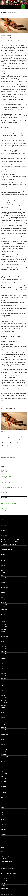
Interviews (5, 35)
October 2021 (4, 656)
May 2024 (3, 594)
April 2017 (3, 768)
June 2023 (3, 616)
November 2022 (4, 634)
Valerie (2, 875)
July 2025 (3, 572)
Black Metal (3, 792)
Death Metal (3, 797)
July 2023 (3, 614)
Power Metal (3, 824)
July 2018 (3, 737)
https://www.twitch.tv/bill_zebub (7, 484)
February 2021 (4, 670)
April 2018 (3, 744)
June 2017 (3, 764)
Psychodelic (3, 826)
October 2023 (4, 609)
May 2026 (3, 563)
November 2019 (4, 700)
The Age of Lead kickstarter (6, 510)
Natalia (2, 871)
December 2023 (4, 604)
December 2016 (4, 778)
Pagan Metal (3, 822)
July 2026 (3, 560)
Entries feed (3, 525)
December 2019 (4, 697)
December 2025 (4, 567)
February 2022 (4, 648)
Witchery (6, 37)
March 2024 (3, 599)
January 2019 (3, 724)
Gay (1, 35)
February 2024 (4, 602)
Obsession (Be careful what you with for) (9, 503)
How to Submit (4, 880)
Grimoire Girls (4, 863)
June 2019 (3, 712)
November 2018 (4, 729)
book (2, 795)
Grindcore (3, 807)
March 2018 (3, 746)
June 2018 (3, 739)
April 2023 (3, 621)
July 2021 (3, 661)
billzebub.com (4, 477)
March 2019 (3, 719)
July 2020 (3, 680)
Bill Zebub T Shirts (4, 858)
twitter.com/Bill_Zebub (5, 482)
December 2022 (4, 631)
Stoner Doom (3, 829)
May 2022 (3, 643)
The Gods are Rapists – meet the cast (8, 505)
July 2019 (3, 710)
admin (10, 40)
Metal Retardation (4, 885)
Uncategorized (4, 836)
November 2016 (4, 781)
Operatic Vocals (4, 819)
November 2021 (4, 653)
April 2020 (3, 688)
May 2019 (3, 715)
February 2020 (4, 692)
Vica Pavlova (4, 878)
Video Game (3, 839)
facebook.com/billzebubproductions (8, 480)
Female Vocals (4, 802)
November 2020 (4, 675)
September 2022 (4, 636)
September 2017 (4, 756)
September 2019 (4, 705)
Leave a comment (17, 40)
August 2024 (3, 590)
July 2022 (3, 639)
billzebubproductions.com (6, 476)
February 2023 (4, 626)
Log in (2, 523)
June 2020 (3, 683)
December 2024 (4, 582)
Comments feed (4, 528)
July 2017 (3, 761)
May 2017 (3, 766)
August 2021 (3, 658)
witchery (13, 457)
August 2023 (3, 612)
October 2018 (4, 732)
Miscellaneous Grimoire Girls (7, 868)
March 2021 (3, 668)
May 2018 (3, 742)
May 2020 (3, 685)
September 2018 (4, 734)
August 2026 (3, 558)
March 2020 (3, 690)
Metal (9, 35)
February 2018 (4, 749)
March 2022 (3, 646)
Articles (2, 853)
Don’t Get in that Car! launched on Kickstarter (10, 501)
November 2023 (4, 607)
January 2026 (3, 565)
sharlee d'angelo (5, 457)
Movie (2, 814)
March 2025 (3, 577)
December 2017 (4, 754)
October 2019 (4, 702)
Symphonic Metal (4, 831)
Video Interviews (4, 888)
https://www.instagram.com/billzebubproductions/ (11, 487)
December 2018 (4, 727)
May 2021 (3, 663)
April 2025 (3, 575)
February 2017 (4, 773)
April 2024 (3, 597)
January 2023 (3, 629)
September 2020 (4, 678)
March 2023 (3, 624)
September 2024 (4, 587)
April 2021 (3, 666)
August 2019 (3, 707)
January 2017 (3, 776)
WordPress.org (4, 530)
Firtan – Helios (4, 508)
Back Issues (3, 790)
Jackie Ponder (4, 866)
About (2, 851)
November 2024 (4, 585)
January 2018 (3, 751)
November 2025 (4, 570)
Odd (2, 817)
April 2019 (3, 717)
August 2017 (3, 759)
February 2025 (4, 580)
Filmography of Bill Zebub (6, 861)
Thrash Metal (3, 834)
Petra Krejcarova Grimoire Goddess (8, 873)
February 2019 (4, 722)
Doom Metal (3, 799)
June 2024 (3, 592)
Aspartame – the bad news (6, 856)
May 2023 (3, 619)
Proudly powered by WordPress (6, 894)
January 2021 (3, 673)
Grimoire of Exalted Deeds (8, 7)
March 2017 (3, 771)
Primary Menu (26, 7)
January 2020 (3, 695)
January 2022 (3, 651)
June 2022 (3, 641)
